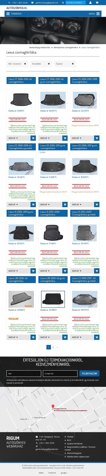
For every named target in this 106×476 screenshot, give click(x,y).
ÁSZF (68, 440)
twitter (41, 473)
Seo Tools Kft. (78, 468)
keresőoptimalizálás (45, 468)
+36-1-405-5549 (46, 443)
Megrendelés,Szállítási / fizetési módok (80, 448)
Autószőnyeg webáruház (39, 47)
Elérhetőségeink (73, 453)
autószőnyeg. (16, 7)
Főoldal (69, 436)
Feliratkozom (89, 373)
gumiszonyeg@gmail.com (47, 449)
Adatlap (12, 138)
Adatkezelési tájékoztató (77, 456)
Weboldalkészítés (29, 468)
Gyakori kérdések (74, 443)
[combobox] (17, 64)
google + (64, 473)
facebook (52, 473)
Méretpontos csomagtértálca (66, 47)
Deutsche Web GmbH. (62, 468)
